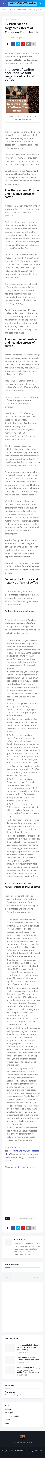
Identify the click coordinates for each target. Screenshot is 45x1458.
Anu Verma (20, 1239)
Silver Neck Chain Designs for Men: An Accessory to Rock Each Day (27, 1347)
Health (12, 9)
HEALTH (14, 19)
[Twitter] (18, 44)
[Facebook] (13, 44)
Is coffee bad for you (23, 1167)
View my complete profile (13, 1395)
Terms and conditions (12, 1416)
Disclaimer (8, 1409)
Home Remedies (24, 9)
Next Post (37, 1277)
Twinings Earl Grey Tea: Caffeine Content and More (28, 1358)
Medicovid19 (22, 1450)
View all (37, 1265)
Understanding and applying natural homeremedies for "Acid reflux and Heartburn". (28, 1369)
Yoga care (38, 9)
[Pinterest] (23, 44)
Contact (7, 1420)
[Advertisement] (22, 1191)
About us (8, 1423)
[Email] (28, 44)
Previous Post (8, 1277)
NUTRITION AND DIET (26, 1219)
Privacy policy (10, 1412)
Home (4, 9)
